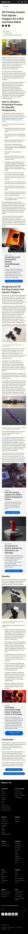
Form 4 (3, 790)
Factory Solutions (5, 845)
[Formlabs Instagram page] (9, 914)
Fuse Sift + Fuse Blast (20, 795)
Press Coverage (18, 878)
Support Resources (5, 892)
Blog (2, 874)
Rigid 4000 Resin (17, 456)
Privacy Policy (4, 927)
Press (16, 876)
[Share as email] (9, 26)
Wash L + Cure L (18, 793)
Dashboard (17, 821)
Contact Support (5, 894)
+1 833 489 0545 (19, 892)
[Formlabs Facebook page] (2, 914)
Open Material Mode (5, 834)
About (16, 872)
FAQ (9, 929)
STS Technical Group (20, 57)
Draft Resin (6, 442)
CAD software (18, 156)
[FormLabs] (6, 2)
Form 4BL (3, 797)
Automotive (17, 847)
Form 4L (3, 795)
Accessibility (4, 896)
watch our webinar (13, 562)
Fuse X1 (3, 801)
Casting (3, 832)
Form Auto (3, 799)
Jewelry (16, 860)
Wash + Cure (18, 790)
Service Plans (4, 843)
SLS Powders (4, 821)
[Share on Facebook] (3, 26)
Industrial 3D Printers (6, 808)
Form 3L (9, 224)
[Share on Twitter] (6, 26)
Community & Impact (20, 880)
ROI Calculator (4, 880)
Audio (16, 862)
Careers (16, 874)
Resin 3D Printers (5, 805)
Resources (3, 876)
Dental (2, 827)
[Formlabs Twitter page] (6, 914)
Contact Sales (18, 894)
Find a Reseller (18, 896)
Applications (4, 872)
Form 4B (3, 793)
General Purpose (5, 823)
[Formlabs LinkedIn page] (16, 914)
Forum (2, 882)
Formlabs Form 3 (8, 439)
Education (17, 856)
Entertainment (18, 858)
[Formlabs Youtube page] (13, 914)
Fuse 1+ (3, 803)
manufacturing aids (6, 749)
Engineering (4, 825)
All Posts (6, 6)
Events (3, 878)
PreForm (17, 819)
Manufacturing (18, 845)
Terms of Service (11, 927)
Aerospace (17, 850)
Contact (17, 882)
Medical (3, 830)
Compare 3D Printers (6, 810)
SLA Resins (3, 819)
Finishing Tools (18, 797)
